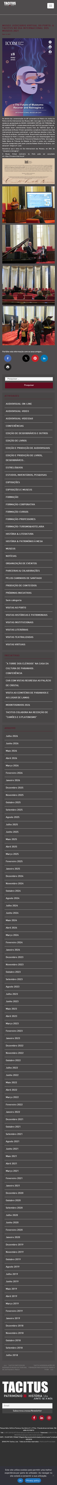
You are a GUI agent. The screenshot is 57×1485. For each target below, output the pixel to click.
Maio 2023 (11, 1009)
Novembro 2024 (15, 884)
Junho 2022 (12, 1075)
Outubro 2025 (13, 803)
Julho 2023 (12, 994)
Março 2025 (12, 854)
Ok (20, 1480)
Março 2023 (12, 1024)
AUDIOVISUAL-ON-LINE (19, 404)
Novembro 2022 (15, 1053)
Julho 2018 (12, 1355)
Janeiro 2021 (13, 1186)
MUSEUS (10, 549)
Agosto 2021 (12, 1142)
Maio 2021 (11, 1156)
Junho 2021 (12, 1149)
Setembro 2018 (14, 1348)
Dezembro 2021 (14, 1119)
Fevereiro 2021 (14, 1178)
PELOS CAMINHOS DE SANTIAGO (24, 578)
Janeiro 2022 (13, 1112)
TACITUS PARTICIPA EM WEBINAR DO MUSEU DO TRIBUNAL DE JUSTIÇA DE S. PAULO (14, 1368)
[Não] (53, 1475)
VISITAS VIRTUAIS (15, 645)
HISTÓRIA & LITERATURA (19, 534)
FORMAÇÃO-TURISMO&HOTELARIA (25, 527)
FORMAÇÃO (12, 497)
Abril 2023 (11, 1016)
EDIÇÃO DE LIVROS (16, 441)
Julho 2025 (12, 825)
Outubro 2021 (13, 1127)
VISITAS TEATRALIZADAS (19, 637)
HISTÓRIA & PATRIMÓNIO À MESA (24, 541)
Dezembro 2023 (14, 957)
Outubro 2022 (13, 1060)
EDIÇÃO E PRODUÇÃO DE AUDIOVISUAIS (28, 448)
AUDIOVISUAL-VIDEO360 (19, 419)
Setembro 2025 (14, 810)
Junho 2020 (12, 1223)
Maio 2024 (11, 920)
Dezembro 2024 (14, 876)
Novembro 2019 (15, 1252)
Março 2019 (12, 1304)
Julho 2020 (12, 1215)
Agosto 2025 (12, 817)
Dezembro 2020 (14, 1193)
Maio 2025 (11, 839)
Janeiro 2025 (13, 869)
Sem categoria (13, 600)
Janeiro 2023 (13, 1038)
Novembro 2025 (15, 795)
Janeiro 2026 (13, 780)
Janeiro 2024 (13, 950)
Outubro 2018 (13, 1341)
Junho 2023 (12, 1002)
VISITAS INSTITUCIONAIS (19, 622)
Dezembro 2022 (14, 1046)
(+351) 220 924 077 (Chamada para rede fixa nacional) (22, 1432)
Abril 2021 (11, 1164)
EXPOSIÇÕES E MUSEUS (19, 490)
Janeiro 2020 (13, 1237)
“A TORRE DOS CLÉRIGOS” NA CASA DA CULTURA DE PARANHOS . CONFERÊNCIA (27, 669)
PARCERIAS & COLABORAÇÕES (23, 571)
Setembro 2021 (14, 1134)
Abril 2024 (11, 928)
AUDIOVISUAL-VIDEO (17, 411)
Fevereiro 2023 (14, 1031)
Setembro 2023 (14, 979)
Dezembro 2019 (14, 1245)
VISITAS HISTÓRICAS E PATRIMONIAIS (26, 615)
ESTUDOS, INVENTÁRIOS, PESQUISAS (26, 475)
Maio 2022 (11, 1083)
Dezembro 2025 (14, 788)
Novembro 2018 (15, 1333)
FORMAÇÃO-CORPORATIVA (20, 505)
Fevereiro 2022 (14, 1105)
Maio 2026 (11, 751)
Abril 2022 (11, 1090)
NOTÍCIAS (11, 556)
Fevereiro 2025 (14, 861)
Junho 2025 (12, 832)
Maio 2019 (11, 1289)
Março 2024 (12, 935)
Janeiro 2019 (13, 1318)
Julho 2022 (12, 1068)
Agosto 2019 (12, 1267)
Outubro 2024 (13, 891)
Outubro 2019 (13, 1259)
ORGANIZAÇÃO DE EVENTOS (21, 564)
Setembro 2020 (14, 1208)
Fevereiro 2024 (14, 943)
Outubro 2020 (13, 1201)
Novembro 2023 (15, 965)
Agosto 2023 (12, 987)
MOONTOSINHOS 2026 (18, 705)
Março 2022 (12, 1097)
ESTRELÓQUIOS (14, 468)
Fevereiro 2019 (14, 1311)
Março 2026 (12, 766)
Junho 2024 (12, 913)
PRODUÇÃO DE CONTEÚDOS (21, 586)
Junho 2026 (12, 744)
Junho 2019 (12, 1282)
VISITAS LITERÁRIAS (17, 630)
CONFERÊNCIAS (15, 426)
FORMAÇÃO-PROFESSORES (20, 519)
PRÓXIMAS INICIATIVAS (18, 593)
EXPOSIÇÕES (13, 482)
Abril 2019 (11, 1296)
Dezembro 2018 (14, 1326)
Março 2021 (12, 1171)
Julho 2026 (12, 736)
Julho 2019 (12, 1274)
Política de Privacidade (47, 1441)
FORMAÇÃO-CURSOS (17, 512)
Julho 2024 (12, 906)
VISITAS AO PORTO (16, 608)
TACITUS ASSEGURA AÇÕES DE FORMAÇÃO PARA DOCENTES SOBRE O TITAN (42, 1368)
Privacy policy (33, 1480)
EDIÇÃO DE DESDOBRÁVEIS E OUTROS (27, 433)
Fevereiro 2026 (14, 773)
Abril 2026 (11, 758)
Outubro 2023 (13, 972)
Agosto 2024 (12, 898)
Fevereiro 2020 (14, 1230)
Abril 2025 (11, 847)
